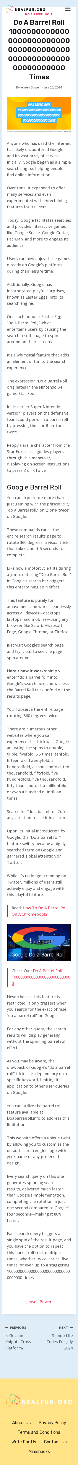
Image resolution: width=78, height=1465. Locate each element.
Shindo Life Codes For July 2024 (60, 1338)
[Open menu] (68, 8)
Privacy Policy (52, 1422)
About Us (21, 1422)
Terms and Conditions (39, 1432)
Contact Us (55, 1441)
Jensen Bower (30, 87)
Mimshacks (39, 1451)
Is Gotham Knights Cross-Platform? (18, 1338)
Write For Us (23, 1441)
